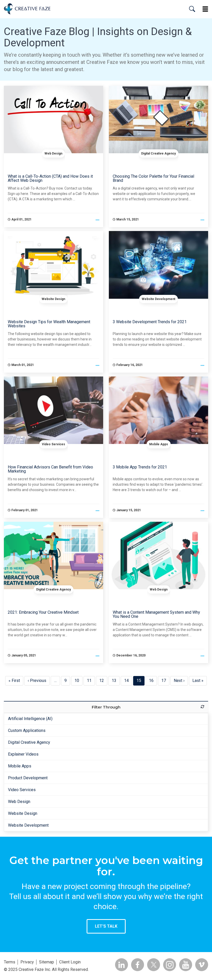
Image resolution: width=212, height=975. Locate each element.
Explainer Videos (23, 754)
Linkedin (121, 964)
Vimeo (201, 964)
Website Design (53, 299)
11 (91, 680)
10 (78, 680)
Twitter (153, 964)
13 (116, 680)
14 (128, 680)
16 (153, 680)
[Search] (192, 9)
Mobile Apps (158, 444)
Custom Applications (27, 730)
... (97, 220)
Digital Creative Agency (158, 153)
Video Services (53, 444)
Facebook (137, 964)
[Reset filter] (202, 706)
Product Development (28, 777)
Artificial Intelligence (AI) (30, 718)
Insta (169, 964)
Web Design (53, 153)
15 (141, 680)
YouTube (185, 964)
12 (103, 680)
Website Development (158, 299)
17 (165, 680)
